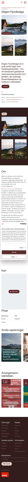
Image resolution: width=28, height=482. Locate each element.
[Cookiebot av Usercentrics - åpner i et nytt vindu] (20, 224)
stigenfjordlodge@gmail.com (13, 99)
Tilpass (13, 257)
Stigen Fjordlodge (9, 189)
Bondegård (9, 7)
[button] (25, 2)
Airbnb (3, 7)
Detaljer (21, 247)
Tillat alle (14, 252)
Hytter (19, 7)
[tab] (4, 114)
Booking (5, 86)
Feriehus (14, 7)
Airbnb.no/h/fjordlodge (12, 101)
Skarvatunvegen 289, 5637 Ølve (14, 97)
